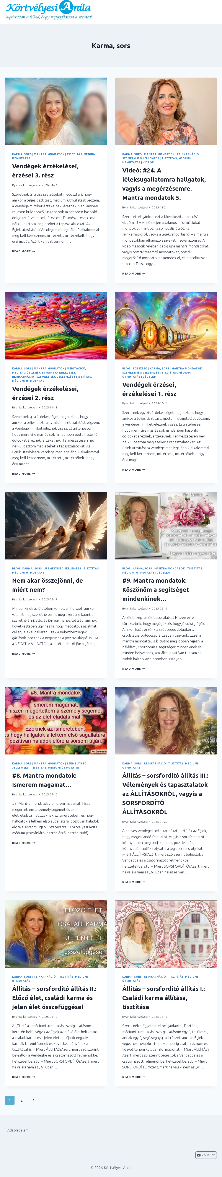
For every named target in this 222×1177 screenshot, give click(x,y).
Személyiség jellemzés (140, 158)
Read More (23, 251)
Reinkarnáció (188, 154)
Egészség (139, 368)
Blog (126, 368)
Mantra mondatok (49, 154)
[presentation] (56, 111)
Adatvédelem (18, 1130)
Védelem (150, 376)
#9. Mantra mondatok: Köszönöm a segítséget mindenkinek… (155, 589)
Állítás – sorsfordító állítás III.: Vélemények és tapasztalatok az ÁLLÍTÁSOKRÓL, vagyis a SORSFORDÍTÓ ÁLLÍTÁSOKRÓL (165, 793)
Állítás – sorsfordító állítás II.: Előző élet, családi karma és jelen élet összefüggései (54, 997)
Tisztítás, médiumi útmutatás (55, 767)
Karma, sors (22, 154)
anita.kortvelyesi (27, 185)
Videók (148, 162)
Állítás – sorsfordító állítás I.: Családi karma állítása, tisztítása (163, 997)
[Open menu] (213, 12)
